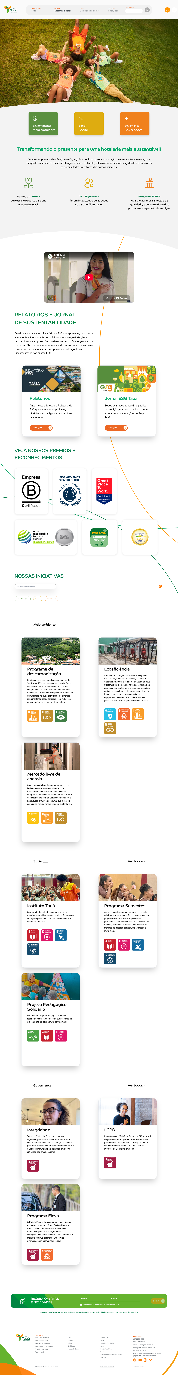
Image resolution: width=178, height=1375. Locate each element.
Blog (102, 1340)
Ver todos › (136, 861)
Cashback (71, 1346)
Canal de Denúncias (107, 1343)
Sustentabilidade (106, 1349)
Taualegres (104, 1337)
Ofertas (70, 1343)
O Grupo (71, 1337)
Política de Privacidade (107, 1366)
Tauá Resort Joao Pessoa (44, 1346)
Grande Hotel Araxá (42, 1349)
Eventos (103, 1357)
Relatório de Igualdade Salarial (111, 1355)
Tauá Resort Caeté (41, 1341)
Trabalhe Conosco (138, 1366)
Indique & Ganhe (73, 1349)
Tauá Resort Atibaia (42, 1338)
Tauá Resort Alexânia (42, 1343)
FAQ (102, 1346)
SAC (102, 1352)
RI (101, 1360)
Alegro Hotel (39, 1352)
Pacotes (70, 1340)
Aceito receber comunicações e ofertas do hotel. (101, 1305)
